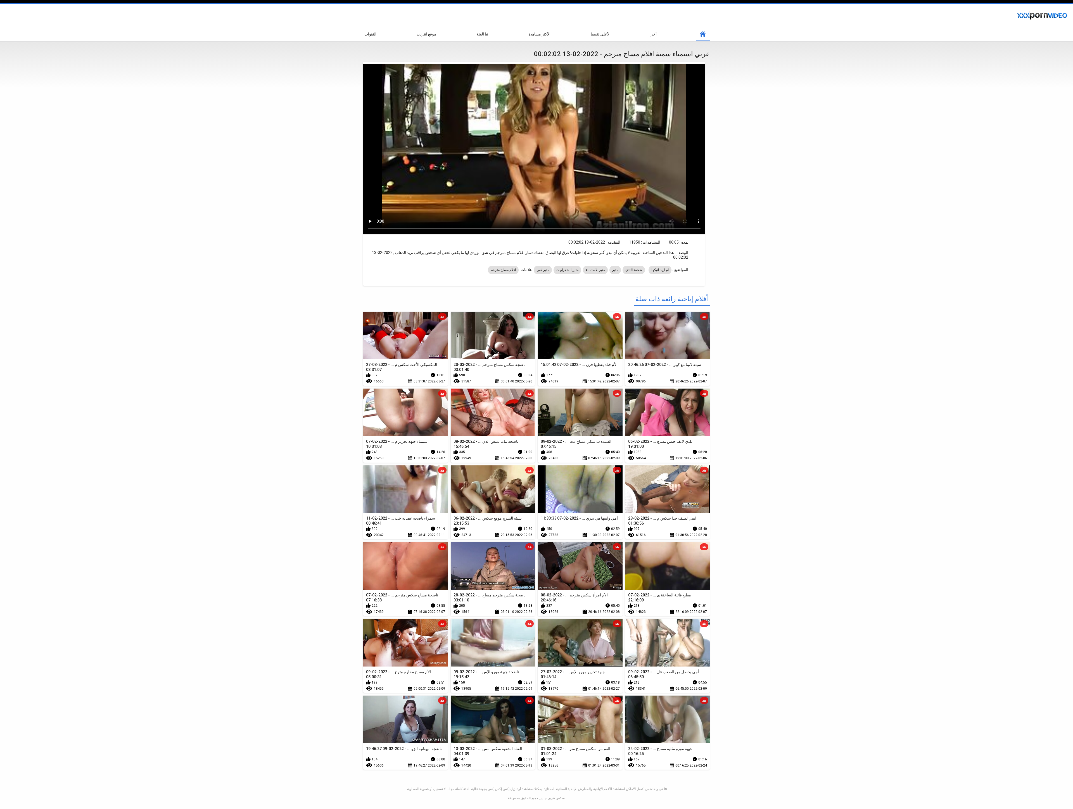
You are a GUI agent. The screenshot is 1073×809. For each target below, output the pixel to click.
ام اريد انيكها (660, 270)
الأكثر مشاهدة (539, 34)
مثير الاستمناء (595, 270)
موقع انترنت (426, 34)
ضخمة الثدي (633, 270)
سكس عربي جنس (552, 798)
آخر (654, 34)
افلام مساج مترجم (503, 270)
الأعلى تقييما (601, 34)
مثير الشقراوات (567, 270)
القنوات (370, 34)
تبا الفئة (482, 34)
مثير (615, 270)
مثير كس (542, 270)
